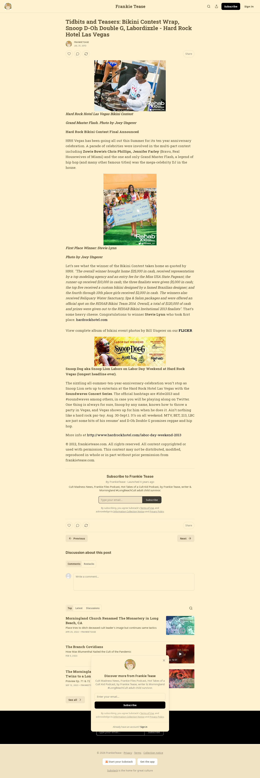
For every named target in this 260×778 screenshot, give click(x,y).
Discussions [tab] (92, 608)
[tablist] (81, 563)
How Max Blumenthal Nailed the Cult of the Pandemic (98, 651)
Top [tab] (70, 608)
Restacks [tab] (89, 563)
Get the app (147, 761)
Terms (137, 752)
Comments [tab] (74, 563)
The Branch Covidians (84, 646)
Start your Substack (121, 761)
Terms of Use (147, 713)
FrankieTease (81, 42)
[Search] (208, 6)
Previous (79, 538)
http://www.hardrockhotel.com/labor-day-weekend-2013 (134, 435)
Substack (112, 770)
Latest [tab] (79, 608)
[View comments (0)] (77, 53)
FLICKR (185, 330)
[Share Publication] (216, 6)
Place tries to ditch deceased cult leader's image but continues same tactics (111, 627)
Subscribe (230, 6)
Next (183, 538)
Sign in (249, 6)
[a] (180, 654)
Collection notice (153, 752)
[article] (130, 627)
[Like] (69, 53)
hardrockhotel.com (92, 319)
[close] (164, 660)
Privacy (128, 752)
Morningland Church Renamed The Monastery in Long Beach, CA (112, 620)
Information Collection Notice (129, 716)
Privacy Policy (157, 716)
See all (72, 699)
